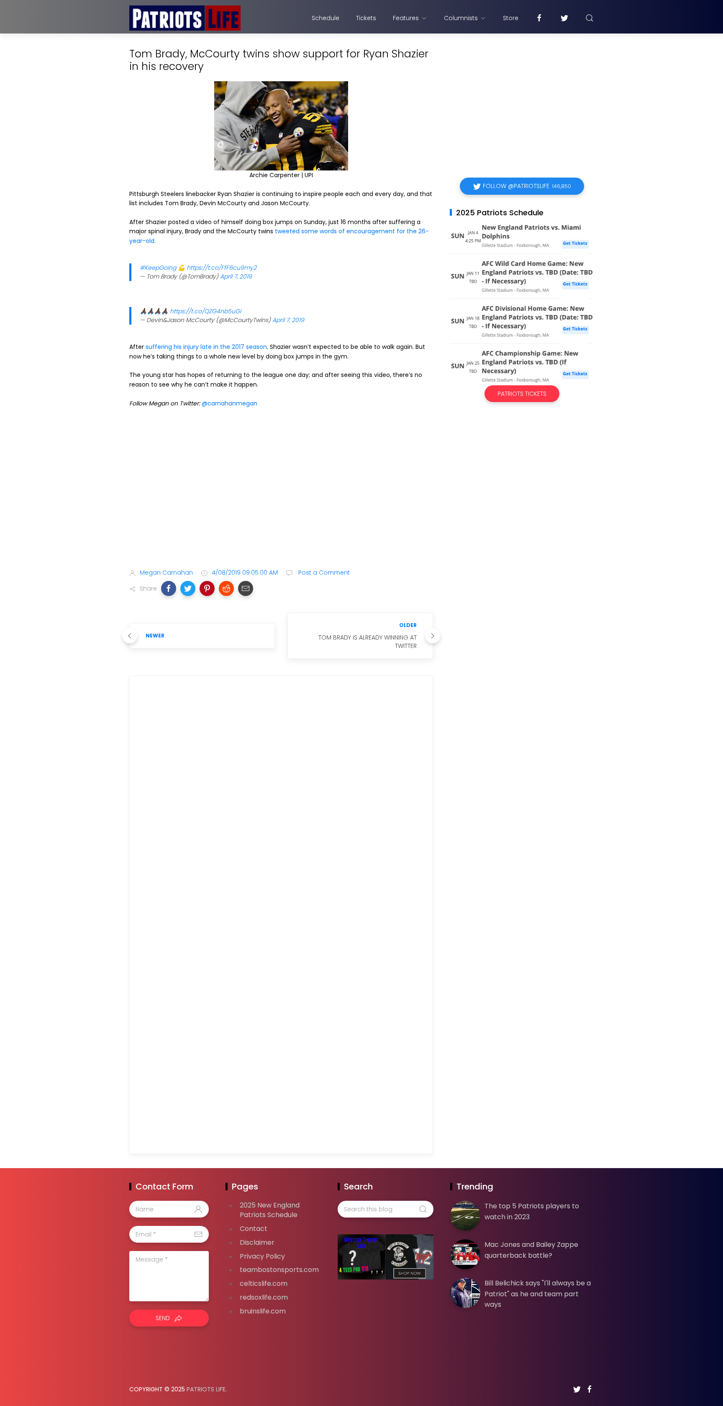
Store (510, 18)
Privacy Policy (262, 1256)
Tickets (366, 18)
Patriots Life (206, 1389)
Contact (253, 1228)
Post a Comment (323, 572)
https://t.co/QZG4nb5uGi (205, 311)
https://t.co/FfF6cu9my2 (221, 267)
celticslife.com (263, 1283)
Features (406, 18)
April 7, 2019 (236, 276)
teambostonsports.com (279, 1269)
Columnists (461, 18)
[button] (168, 588)
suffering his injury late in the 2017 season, (207, 347)
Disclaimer (257, 1242)
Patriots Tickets (521, 394)
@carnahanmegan (229, 403)
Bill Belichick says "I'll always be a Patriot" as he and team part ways (538, 1293)
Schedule (325, 18)
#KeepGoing (158, 267)
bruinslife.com (263, 1311)
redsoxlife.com (264, 1297)
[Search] (589, 18)
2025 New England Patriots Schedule (270, 1210)
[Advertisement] (281, 496)
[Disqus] (281, 802)
